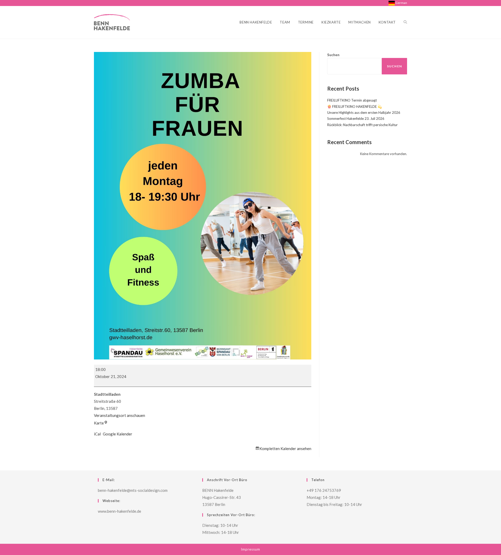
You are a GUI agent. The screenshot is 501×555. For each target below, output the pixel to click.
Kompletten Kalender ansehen (285, 448)
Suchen (333, 55)
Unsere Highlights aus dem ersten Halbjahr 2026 (363, 112)
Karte (101, 423)
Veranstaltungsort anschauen (119, 415)
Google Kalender (117, 434)
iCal (97, 434)
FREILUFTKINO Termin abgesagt (352, 100)
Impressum (250, 549)
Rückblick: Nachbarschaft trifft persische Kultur (362, 125)
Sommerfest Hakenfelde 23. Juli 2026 (355, 118)
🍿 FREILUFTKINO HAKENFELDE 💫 (354, 106)
